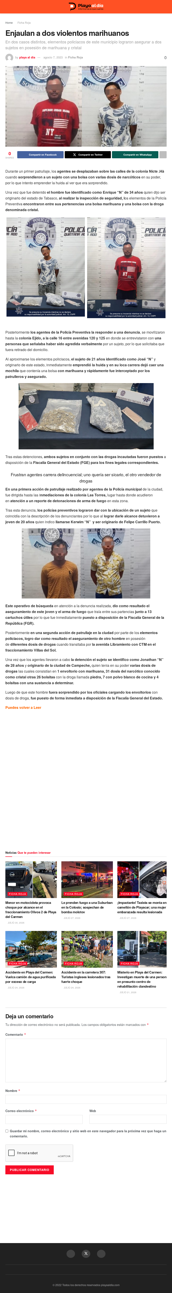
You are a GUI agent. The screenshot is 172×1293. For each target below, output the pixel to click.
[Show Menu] (7, 6)
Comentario (15, 1034)
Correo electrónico (21, 1111)
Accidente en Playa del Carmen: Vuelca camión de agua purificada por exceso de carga (30, 977)
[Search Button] (165, 6)
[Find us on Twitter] (86, 1254)
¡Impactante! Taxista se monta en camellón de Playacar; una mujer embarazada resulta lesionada (141, 907)
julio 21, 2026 (127, 992)
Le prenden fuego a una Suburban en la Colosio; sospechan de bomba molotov (87, 907)
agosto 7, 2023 (53, 57)
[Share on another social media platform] (163, 154)
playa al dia (27, 57)
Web (92, 1111)
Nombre (12, 1090)
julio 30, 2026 (15, 922)
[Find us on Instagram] (101, 1254)
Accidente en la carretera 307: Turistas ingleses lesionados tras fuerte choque (85, 977)
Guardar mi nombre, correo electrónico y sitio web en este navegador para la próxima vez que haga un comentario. (88, 1133)
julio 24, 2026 (15, 987)
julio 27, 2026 (71, 918)
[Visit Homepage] (86, 6)
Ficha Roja (24, 22)
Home (9, 22)
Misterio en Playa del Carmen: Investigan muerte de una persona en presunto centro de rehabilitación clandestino (142, 979)
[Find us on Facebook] (71, 1254)
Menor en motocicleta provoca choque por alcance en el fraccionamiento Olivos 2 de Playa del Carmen (30, 909)
